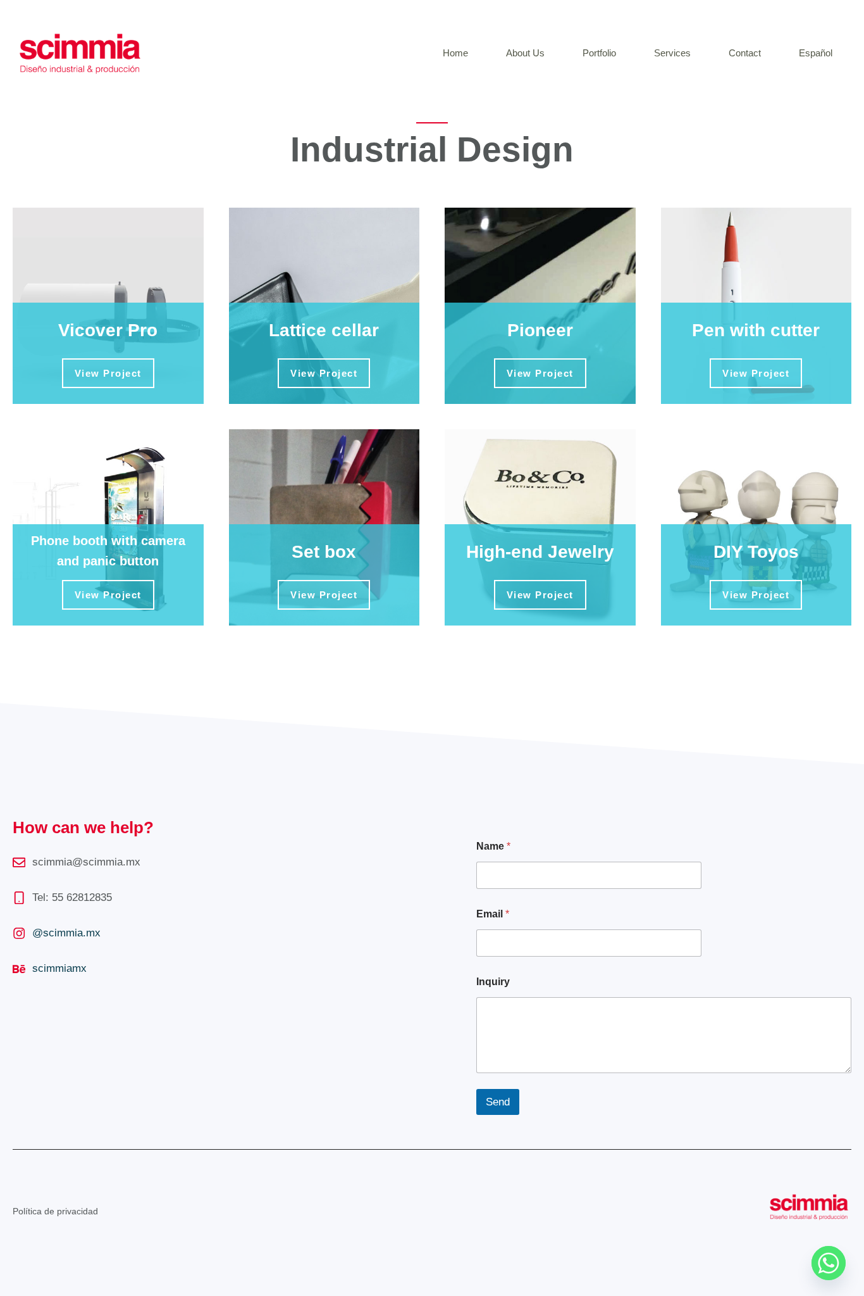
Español (815, 52)
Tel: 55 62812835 (72, 897)
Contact (745, 52)
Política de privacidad (55, 1211)
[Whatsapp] (829, 1263)
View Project (108, 373)
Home (455, 52)
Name (493, 846)
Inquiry (493, 981)
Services (672, 52)
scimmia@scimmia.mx (86, 862)
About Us (525, 52)
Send (498, 1102)
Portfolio (599, 52)
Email (492, 914)
